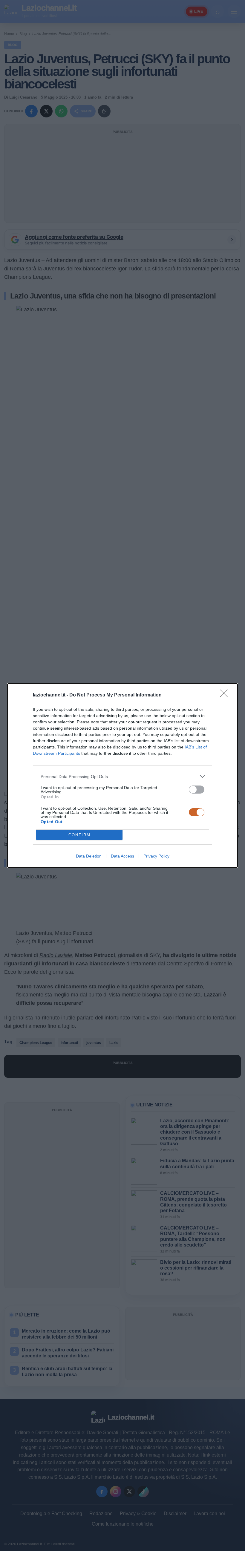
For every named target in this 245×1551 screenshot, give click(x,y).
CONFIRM (79, 835)
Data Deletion (89, 856)
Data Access (122, 856)
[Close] (226, 695)
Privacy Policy (156, 856)
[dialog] (122, 775)
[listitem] (122, 776)
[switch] (196, 790)
